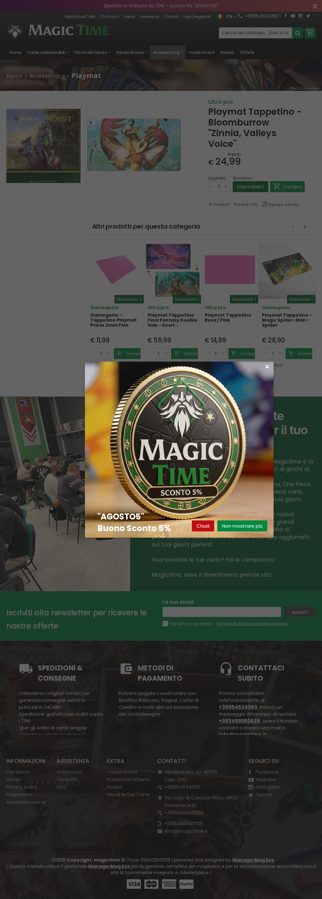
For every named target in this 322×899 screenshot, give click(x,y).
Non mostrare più (242, 526)
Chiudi (203, 526)
